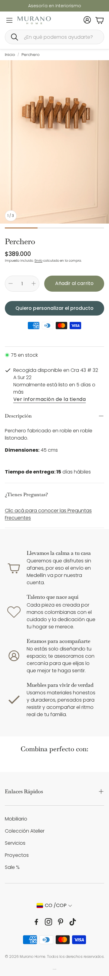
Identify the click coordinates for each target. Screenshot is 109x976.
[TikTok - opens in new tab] (72, 921)
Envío (38, 260)
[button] (54, 37)
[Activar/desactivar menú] (9, 20)
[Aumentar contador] (33, 283)
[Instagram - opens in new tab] (48, 921)
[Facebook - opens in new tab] (36, 921)
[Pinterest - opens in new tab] (60, 921)
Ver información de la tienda (49, 400)
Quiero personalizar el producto (54, 308)
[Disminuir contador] (10, 283)
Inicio (10, 54)
